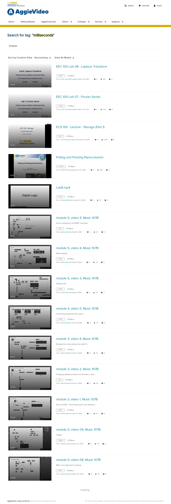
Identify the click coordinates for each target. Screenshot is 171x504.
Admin (65, 22)
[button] (129, 5)
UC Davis (89, 501)
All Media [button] (63, 58)
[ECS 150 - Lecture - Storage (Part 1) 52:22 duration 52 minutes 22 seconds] (29, 136)
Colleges (82, 22)
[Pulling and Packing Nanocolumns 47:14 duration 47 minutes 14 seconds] (29, 166)
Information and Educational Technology (110, 501)
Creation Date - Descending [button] (28, 58)
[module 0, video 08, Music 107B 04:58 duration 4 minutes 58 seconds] (29, 468)
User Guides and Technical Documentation (146, 501)
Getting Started (28, 22)
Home (11, 22)
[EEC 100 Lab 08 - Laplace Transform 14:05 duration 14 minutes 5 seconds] (29, 75)
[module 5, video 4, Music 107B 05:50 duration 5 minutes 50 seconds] (29, 257)
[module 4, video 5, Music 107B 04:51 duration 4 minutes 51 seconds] (29, 317)
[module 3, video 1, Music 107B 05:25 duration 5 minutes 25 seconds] (29, 408)
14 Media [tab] (13, 46)
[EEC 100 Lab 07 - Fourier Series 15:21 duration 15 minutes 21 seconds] (29, 105)
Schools (98, 22)
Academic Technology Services (43, 501)
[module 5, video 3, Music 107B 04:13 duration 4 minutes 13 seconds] (29, 287)
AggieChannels (48, 22)
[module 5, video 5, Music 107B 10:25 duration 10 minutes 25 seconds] (29, 226)
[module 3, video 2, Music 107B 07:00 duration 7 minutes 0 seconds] (29, 378)
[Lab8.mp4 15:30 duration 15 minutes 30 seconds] (29, 196)
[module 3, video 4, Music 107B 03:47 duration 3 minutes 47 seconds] (29, 347)
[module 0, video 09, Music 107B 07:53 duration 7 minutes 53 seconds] (29, 438)
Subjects (116, 22)
